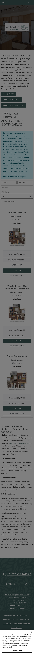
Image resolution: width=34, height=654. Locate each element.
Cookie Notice (6, 647)
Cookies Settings (17, 650)
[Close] (32, 632)
